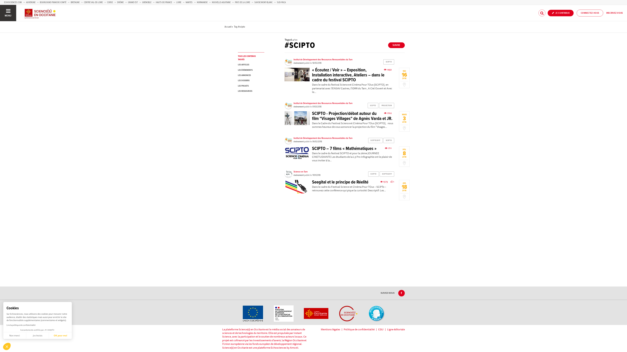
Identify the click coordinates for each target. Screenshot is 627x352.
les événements (245, 70)
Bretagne (75, 2)
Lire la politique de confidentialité (21, 325)
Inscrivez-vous (614, 13)
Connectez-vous (590, 13)
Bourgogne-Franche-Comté (53, 2)
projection (387, 105)
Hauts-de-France (164, 2)
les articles (243, 64)
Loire (178, 2)
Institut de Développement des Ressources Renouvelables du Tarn (323, 59)
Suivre (396, 45)
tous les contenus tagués (247, 58)
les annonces (244, 75)
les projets (243, 86)
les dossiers (243, 80)
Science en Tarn (301, 171)
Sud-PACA (281, 2)
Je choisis (37, 335)
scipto (389, 62)
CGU (381, 329)
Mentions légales (330, 329)
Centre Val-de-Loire (93, 2)
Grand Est (133, 2)
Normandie (202, 2)
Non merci (14, 335)
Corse (110, 2)
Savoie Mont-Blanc (263, 2)
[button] (7, 346)
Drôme (120, 2)
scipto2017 (375, 140)
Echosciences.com (13, 2)
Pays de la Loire (242, 2)
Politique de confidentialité (359, 329)
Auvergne (30, 2)
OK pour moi (60, 335)
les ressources (245, 91)
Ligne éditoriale (396, 329)
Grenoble (147, 2)
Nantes (189, 2)
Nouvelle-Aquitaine (221, 2)
